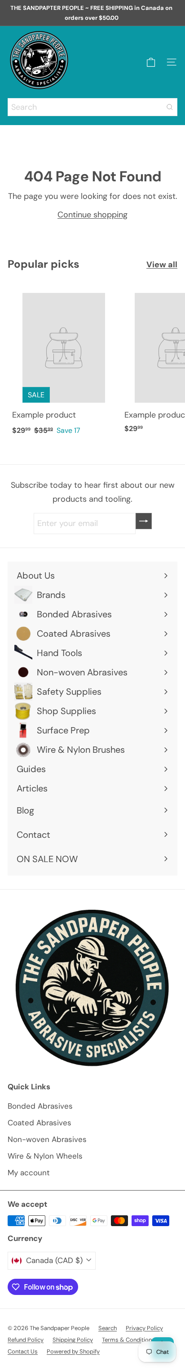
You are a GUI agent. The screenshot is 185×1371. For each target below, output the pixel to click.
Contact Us (23, 1351)
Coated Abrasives (39, 1123)
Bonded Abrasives (40, 1106)
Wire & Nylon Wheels (45, 1156)
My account (29, 1173)
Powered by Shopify (73, 1351)
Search (107, 1328)
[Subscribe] (144, 521)
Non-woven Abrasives (47, 1139)
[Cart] (151, 62)
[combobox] (92, 107)
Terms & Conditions (128, 1340)
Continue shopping (92, 214)
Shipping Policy (73, 1340)
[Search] (169, 107)
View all (161, 264)
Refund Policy (26, 1340)
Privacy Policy (144, 1328)
